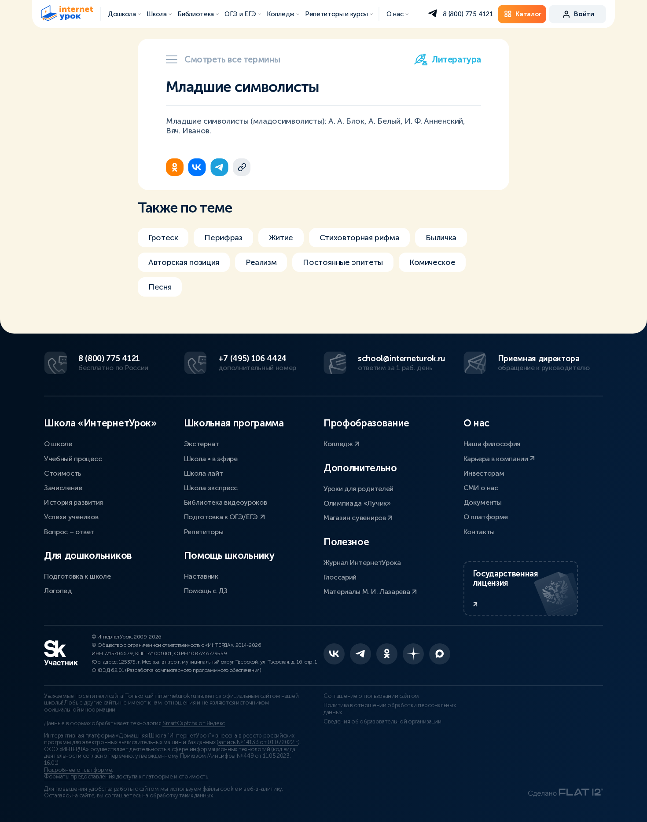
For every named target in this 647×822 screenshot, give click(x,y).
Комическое (432, 262)
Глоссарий (340, 577)
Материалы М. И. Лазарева (368, 591)
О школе (58, 444)
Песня (159, 287)
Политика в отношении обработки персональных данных (390, 709)
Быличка (441, 237)
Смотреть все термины (232, 59)
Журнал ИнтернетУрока (362, 562)
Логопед (58, 590)
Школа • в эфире (211, 458)
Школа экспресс (211, 488)
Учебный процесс (73, 458)
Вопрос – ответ (69, 532)
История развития (73, 502)
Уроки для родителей (358, 488)
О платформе (485, 517)
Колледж (339, 444)
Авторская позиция (183, 262)
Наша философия (492, 444)
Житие (281, 237)
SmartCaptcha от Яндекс (193, 723)
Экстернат (201, 444)
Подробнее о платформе (78, 770)
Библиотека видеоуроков (225, 502)
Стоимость (62, 473)
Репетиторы (204, 532)
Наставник (201, 576)
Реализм (261, 262)
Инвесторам (483, 473)
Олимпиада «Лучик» (357, 503)
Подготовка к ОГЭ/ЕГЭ (222, 517)
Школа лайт (203, 473)
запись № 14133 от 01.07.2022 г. (258, 742)
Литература (456, 59)
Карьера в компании (496, 458)
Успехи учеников (71, 517)
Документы (482, 502)
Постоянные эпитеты (343, 262)
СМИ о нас (480, 488)
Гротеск (163, 237)
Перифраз (223, 237)
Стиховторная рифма (360, 237)
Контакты (479, 532)
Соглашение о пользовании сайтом (371, 696)
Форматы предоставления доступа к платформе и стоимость (126, 777)
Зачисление (63, 488)
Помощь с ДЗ (206, 590)
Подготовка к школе (77, 576)
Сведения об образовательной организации (382, 722)
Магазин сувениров (355, 517)
